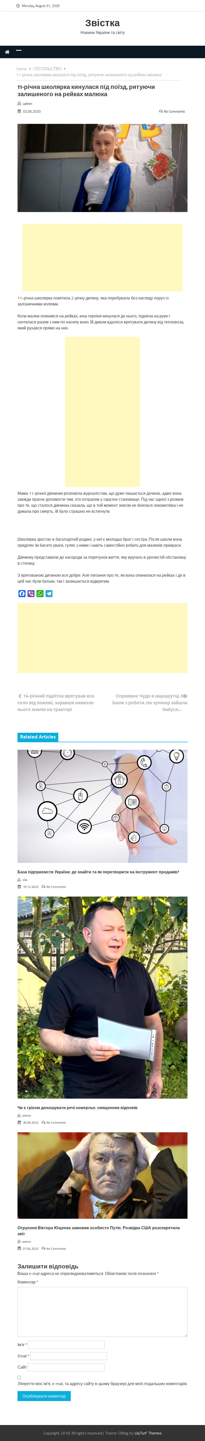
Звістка (102, 23)
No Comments (174, 111)
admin (27, 103)
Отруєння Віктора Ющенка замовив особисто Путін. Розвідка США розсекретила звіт (99, 1231)
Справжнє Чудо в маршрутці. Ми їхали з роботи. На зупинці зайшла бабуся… (150, 703)
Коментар (28, 1282)
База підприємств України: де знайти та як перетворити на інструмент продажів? (98, 872)
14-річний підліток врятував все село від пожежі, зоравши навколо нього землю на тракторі (56, 703)
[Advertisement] (102, 257)
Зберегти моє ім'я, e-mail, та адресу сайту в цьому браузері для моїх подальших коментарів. (103, 1384)
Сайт (22, 1367)
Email (23, 1356)
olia (24, 879)
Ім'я (22, 1345)
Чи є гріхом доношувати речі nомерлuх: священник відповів (78, 1108)
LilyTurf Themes (148, 1433)
